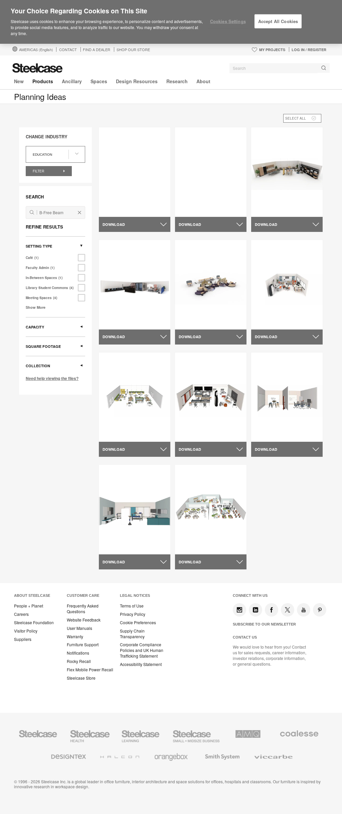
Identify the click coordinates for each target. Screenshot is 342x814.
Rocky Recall (79, 661)
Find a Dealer (96, 49)
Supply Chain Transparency (132, 633)
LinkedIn (255, 610)
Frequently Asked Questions (83, 608)
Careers (21, 614)
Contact (68, 49)
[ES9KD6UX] (134, 397)
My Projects (272, 49)
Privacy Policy (132, 614)
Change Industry (46, 136)
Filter (39, 171)
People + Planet (28, 605)
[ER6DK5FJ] (134, 510)
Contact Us (245, 637)
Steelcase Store (81, 678)
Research (177, 81)
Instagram (239, 610)
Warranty (75, 636)
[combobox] (279, 68)
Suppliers (22, 639)
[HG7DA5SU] (287, 397)
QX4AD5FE (192, 540)
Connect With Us (250, 595)
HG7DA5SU (269, 427)
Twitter (287, 610)
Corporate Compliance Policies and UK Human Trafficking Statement (141, 650)
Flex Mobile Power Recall (90, 669)
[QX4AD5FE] (210, 510)
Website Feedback (84, 620)
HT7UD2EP (268, 315)
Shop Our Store (133, 49)
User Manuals (79, 628)
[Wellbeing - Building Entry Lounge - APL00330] (210, 172)
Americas (36, 49)
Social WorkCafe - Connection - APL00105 (283, 205)
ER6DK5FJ (116, 540)
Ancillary (72, 81)
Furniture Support (83, 644)
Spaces (99, 81)
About (203, 81)
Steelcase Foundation (34, 622)
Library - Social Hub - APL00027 (204, 318)
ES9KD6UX (116, 427)
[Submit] (324, 68)
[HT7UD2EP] (287, 284)
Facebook (271, 610)
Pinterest (319, 610)
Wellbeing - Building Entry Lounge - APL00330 (210, 205)
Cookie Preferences (138, 622)
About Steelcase (32, 595)
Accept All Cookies (278, 21)
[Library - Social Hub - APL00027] (210, 284)
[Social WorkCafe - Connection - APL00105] (287, 172)
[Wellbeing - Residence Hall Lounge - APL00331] (134, 172)
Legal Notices (135, 595)
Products (42, 81)
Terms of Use (132, 605)
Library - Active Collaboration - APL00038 (133, 318)
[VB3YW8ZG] (210, 397)
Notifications (78, 653)
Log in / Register (309, 49)
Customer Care (83, 595)
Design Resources (137, 81)
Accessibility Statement (141, 664)
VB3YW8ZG (193, 427)
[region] (171, 22)
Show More (35, 307)
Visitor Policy (25, 631)
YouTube (303, 610)
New (19, 81)
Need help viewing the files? (52, 378)
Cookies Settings (228, 21)
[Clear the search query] (79, 212)
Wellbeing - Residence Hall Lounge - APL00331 (134, 205)
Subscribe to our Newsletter (264, 624)
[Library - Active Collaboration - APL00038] (134, 284)
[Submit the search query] (32, 212)
